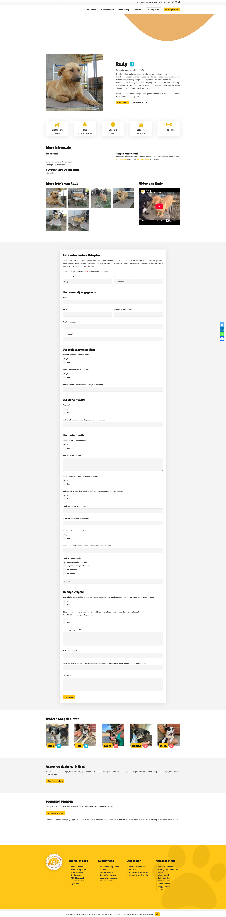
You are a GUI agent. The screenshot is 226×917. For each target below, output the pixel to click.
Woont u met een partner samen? (76, 358)
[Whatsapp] (222, 334)
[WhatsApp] (173, 2)
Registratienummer (122, 277)
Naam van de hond (70, 277)
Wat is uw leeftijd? (70, 651)
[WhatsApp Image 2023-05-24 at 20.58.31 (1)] (123, 198)
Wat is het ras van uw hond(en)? (75, 506)
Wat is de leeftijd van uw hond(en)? (76, 518)
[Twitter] (222, 324)
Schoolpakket (164, 883)
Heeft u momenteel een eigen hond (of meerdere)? (82, 480)
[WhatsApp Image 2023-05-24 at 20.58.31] (56, 220)
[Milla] (168, 736)
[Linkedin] (222, 329)
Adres (65, 309)
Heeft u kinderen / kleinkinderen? (76, 373)
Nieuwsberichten (165, 866)
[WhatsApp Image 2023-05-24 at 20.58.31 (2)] (101, 198)
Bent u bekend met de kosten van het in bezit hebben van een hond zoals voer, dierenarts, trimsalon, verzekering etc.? (108, 601)
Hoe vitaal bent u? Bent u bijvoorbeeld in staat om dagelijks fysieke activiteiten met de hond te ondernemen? (105, 663)
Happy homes (164, 886)
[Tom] (85, 736)
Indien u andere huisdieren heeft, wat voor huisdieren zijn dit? (87, 546)
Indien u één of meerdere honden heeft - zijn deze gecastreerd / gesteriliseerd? (93, 495)
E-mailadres (68, 334)
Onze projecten (77, 872)
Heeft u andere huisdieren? (73, 535)
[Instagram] (176, 2)
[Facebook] (179, 2)
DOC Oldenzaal (77, 878)
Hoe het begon (77, 866)
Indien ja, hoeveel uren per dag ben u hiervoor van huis (84, 420)
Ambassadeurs (106, 881)
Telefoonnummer (70, 322)
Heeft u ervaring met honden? (74, 444)
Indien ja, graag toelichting (73, 455)
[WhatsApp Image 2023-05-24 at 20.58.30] (78, 220)
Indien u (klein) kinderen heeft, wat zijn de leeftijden (83, 384)
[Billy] (57, 736)
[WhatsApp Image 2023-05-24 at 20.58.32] (78, 198)
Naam (65, 297)
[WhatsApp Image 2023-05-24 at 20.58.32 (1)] (56, 198)
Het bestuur (76, 875)
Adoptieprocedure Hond (139, 872)
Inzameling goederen (109, 878)
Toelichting (67, 675)
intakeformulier (143, 159)
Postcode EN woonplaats (123, 309)
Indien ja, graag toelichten (73, 630)
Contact (161, 889)
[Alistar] (141, 736)
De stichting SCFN (78, 869)
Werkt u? (66, 409)
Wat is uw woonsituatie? (76, 565)
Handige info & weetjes (168, 869)
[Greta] (113, 736)
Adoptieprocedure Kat (139, 875)
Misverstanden (164, 875)
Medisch (161, 872)
